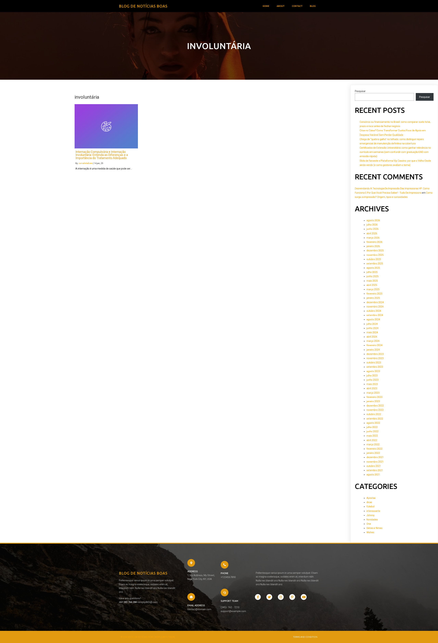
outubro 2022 (373, 414)
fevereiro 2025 (374, 293)
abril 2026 (371, 233)
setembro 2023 (374, 366)
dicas (369, 502)
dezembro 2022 (375, 405)
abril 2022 (371, 440)
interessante (373, 511)
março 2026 (372, 237)
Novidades (372, 519)
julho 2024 (372, 324)
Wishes (370, 532)
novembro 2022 (375, 410)
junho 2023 (372, 379)
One (368, 523)
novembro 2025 (375, 255)
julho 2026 (372, 224)
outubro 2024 (373, 311)
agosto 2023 (373, 371)
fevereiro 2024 (374, 345)
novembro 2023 (375, 358)
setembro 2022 (374, 418)
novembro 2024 (375, 306)
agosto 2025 (373, 267)
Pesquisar (360, 91)
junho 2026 (372, 229)
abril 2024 (371, 336)
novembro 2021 (375, 461)
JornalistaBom (85, 163)
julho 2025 (372, 272)
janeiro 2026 (373, 246)
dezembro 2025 (375, 250)
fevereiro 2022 (374, 448)
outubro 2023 (373, 362)
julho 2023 (372, 375)
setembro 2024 (374, 315)
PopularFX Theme (165, 637)
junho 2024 (372, 328)
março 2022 (372, 444)
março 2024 (372, 341)
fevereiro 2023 (374, 397)
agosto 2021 (373, 474)
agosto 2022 (373, 423)
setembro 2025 (374, 263)
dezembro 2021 (375, 457)
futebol (370, 506)
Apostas (371, 498)
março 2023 (372, 392)
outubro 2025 (373, 259)
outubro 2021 (373, 466)
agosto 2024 (373, 319)
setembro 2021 (374, 470)
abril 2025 (371, 285)
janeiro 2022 (373, 453)
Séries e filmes (374, 528)
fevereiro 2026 (374, 242)
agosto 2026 (373, 220)
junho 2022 (372, 431)
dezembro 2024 (375, 302)
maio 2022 (372, 435)
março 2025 (372, 289)
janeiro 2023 (373, 401)
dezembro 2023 (375, 354)
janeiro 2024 (373, 349)
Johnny (370, 515)
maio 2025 (372, 280)
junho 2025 (372, 276)
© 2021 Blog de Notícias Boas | (138, 637)
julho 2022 (372, 427)
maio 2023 (372, 384)
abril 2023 (371, 388)
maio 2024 (372, 332)
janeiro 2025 (373, 298)
